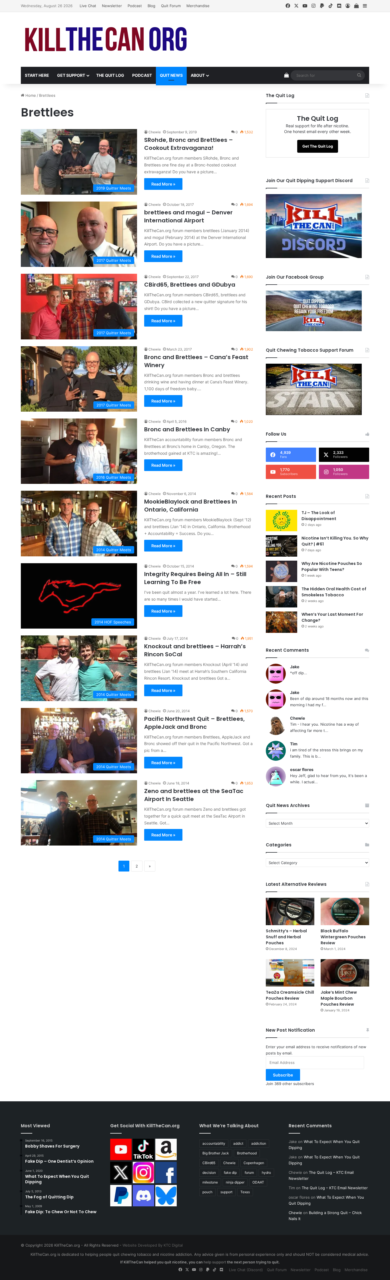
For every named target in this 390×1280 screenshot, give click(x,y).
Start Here (37, 75)
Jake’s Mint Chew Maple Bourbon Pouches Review (339, 998)
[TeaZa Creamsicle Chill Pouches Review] (290, 973)
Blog (151, 5)
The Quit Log (110, 75)
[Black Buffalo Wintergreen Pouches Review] (345, 911)
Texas (245, 1192)
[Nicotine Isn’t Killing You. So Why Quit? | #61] (281, 546)
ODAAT (258, 1182)
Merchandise (198, 5)
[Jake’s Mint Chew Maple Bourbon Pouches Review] (345, 973)
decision (209, 1172)
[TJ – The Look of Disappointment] (281, 520)
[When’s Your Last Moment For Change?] (281, 622)
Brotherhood (247, 1153)
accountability (213, 1143)
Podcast (135, 5)
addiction (258, 1143)
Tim (293, 743)
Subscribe (283, 1074)
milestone (210, 1182)
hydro (266, 1172)
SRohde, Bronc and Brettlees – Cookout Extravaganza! (188, 144)
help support (215, 1262)
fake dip (230, 1172)
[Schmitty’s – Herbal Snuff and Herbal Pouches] (290, 911)
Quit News (171, 75)
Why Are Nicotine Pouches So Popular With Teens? (331, 566)
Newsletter (112, 5)
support (226, 1192)
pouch (207, 1192)
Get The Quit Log (317, 146)
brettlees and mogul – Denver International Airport (188, 216)
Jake (294, 666)
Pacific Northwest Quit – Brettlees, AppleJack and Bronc (194, 723)
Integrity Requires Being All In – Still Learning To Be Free (195, 578)
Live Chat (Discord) (246, 1269)
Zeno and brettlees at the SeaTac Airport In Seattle (193, 795)
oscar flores (301, 769)
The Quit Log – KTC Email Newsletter (335, 1188)
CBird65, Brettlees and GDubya (189, 285)
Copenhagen (254, 1163)
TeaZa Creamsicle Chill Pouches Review (290, 995)
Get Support (71, 75)
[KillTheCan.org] (106, 39)
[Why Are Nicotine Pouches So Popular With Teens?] (281, 571)
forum (249, 1172)
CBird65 (208, 1163)
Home (30, 95)
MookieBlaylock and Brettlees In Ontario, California (190, 506)
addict (238, 1143)
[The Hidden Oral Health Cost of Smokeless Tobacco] (281, 596)
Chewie (154, 132)
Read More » (163, 184)
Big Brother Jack (215, 1153)
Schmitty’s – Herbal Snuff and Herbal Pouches (286, 937)
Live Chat (88, 5)
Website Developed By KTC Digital (152, 1245)
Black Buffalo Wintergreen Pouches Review (343, 937)
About (198, 75)
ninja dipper (235, 1182)
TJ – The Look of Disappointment (318, 516)
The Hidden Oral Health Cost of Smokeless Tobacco (333, 592)
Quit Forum (171, 5)
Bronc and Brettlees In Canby (187, 429)
